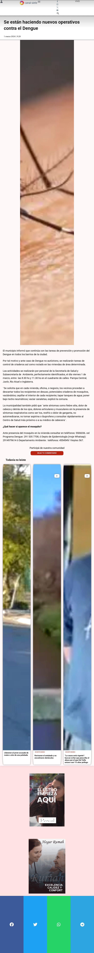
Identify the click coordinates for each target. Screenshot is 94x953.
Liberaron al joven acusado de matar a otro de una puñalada (16, 754)
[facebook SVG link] (57, 1)
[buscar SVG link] (57, 14)
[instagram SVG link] (57, 4)
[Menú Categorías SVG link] (39, 2)
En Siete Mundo (40, 752)
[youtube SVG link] (57, 10)
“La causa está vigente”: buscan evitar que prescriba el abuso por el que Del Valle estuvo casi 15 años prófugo (77, 758)
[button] (12, 924)
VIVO (77, 1)
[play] (57, 476)
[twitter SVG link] (57, 7)
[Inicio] (28, 2)
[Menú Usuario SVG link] (1, 2)
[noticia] (17, 607)
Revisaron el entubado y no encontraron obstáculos (45, 756)
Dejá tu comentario (47, 453)
